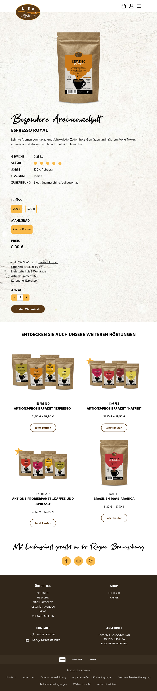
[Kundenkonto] (131, 6)
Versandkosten (48, 262)
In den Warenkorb (28, 309)
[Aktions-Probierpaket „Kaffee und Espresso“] (43, 463)
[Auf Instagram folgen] (78, 561)
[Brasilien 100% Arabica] (114, 463)
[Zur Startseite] (28, 12)
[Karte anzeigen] (90, 561)
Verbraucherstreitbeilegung (134, 677)
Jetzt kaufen (43, 428)
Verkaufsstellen (43, 616)
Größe (17, 200)
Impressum (28, 677)
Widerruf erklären (107, 684)
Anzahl (17, 290)
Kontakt (11, 677)
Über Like (43, 598)
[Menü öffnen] (139, 6)
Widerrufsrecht (82, 684)
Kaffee (114, 598)
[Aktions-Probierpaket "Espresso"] (43, 373)
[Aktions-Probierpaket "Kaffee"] (114, 373)
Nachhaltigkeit (43, 602)
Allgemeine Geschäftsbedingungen (92, 677)
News (42, 611)
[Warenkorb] (123, 6)
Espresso (31, 280)
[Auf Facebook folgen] (66, 561)
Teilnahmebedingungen (53, 684)
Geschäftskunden (43, 607)
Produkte (43, 593)
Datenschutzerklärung (53, 677)
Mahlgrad (20, 220)
